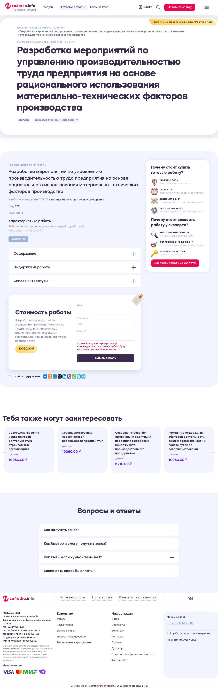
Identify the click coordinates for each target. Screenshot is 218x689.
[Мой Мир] (55, 376)
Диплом (59, 28)
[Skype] (79, 376)
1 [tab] (86, 477)
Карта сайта (120, 660)
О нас (115, 619)
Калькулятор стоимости (138, 597)
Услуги (61, 619)
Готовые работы (73, 7)
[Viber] (69, 376)
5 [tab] (106, 477)
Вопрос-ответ (66, 631)
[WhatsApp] (74, 376)
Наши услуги (102, 597)
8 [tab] (121, 477)
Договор (117, 648)
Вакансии (118, 631)
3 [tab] (96, 477)
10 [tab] (132, 477)
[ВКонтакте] (45, 376)
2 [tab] (91, 477)
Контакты (118, 637)
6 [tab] (111, 477)
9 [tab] (127, 477)
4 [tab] (101, 477)
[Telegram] (83, 376)
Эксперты (118, 625)
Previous (2, 449)
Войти (147, 7)
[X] (60, 376)
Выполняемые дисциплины (74, 642)
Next (212, 449)
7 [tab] (116, 477)
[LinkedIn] (64, 376)
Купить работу (105, 358)
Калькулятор (99, 7)
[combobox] (81, 324)
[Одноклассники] (50, 376)
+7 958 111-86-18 (180, 623)
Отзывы (117, 642)
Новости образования (71, 637)
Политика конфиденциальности (133, 654)
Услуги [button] (48, 7)
